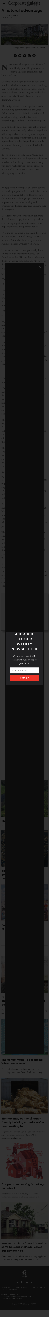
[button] (40, 267)
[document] (24, 658)
